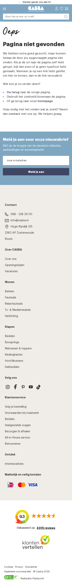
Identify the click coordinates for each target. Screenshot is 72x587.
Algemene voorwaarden (17, 571)
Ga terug (13, 92)
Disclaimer (31, 567)
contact (14, 113)
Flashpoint (38, 578)
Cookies (8, 567)
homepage (45, 101)
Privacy (19, 567)
